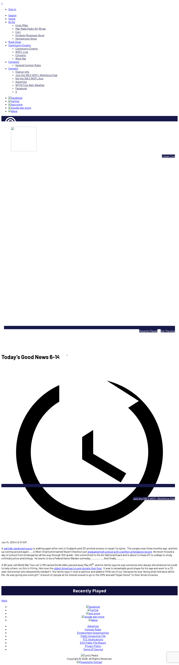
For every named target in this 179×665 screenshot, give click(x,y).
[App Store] (15, 104)
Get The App (168, 330)
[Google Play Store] (19, 107)
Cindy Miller (7, 134)
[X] (13, 101)
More (4, 600)
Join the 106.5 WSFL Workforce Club (154, 498)
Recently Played (148, 330)
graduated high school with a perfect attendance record (120, 551)
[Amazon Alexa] (12, 111)
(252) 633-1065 (98, 492)
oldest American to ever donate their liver (78, 568)
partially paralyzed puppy (18, 548)
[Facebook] (15, 97)
